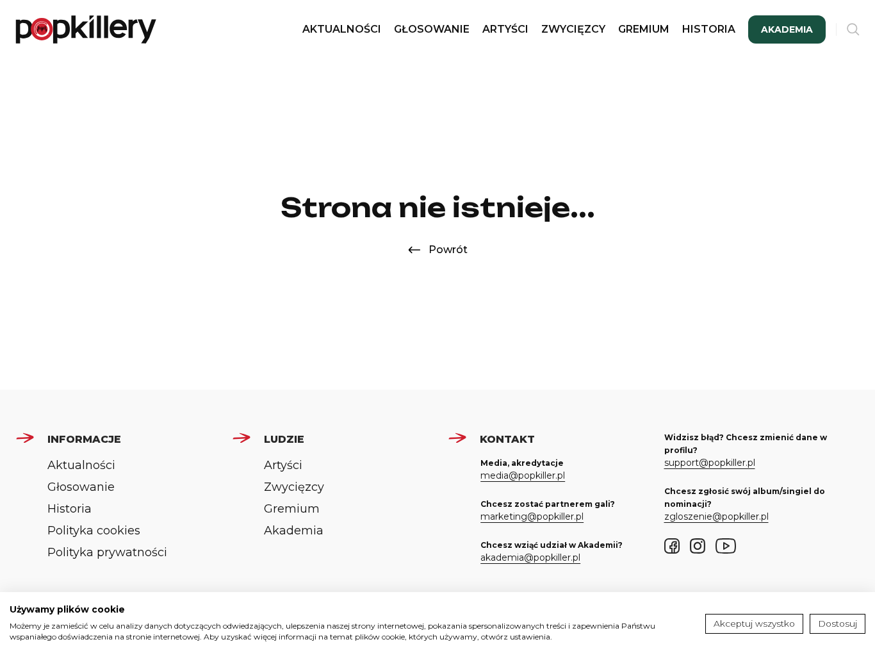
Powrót (448, 249)
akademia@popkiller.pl (530, 557)
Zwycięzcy (573, 29)
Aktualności (341, 29)
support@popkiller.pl (709, 462)
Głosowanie (432, 29)
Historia (708, 29)
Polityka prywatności (107, 552)
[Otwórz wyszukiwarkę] (853, 29)
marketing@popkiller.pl (532, 516)
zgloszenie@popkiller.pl (716, 516)
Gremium (643, 29)
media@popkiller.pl (522, 475)
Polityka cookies (93, 531)
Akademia (787, 29)
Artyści (505, 29)
